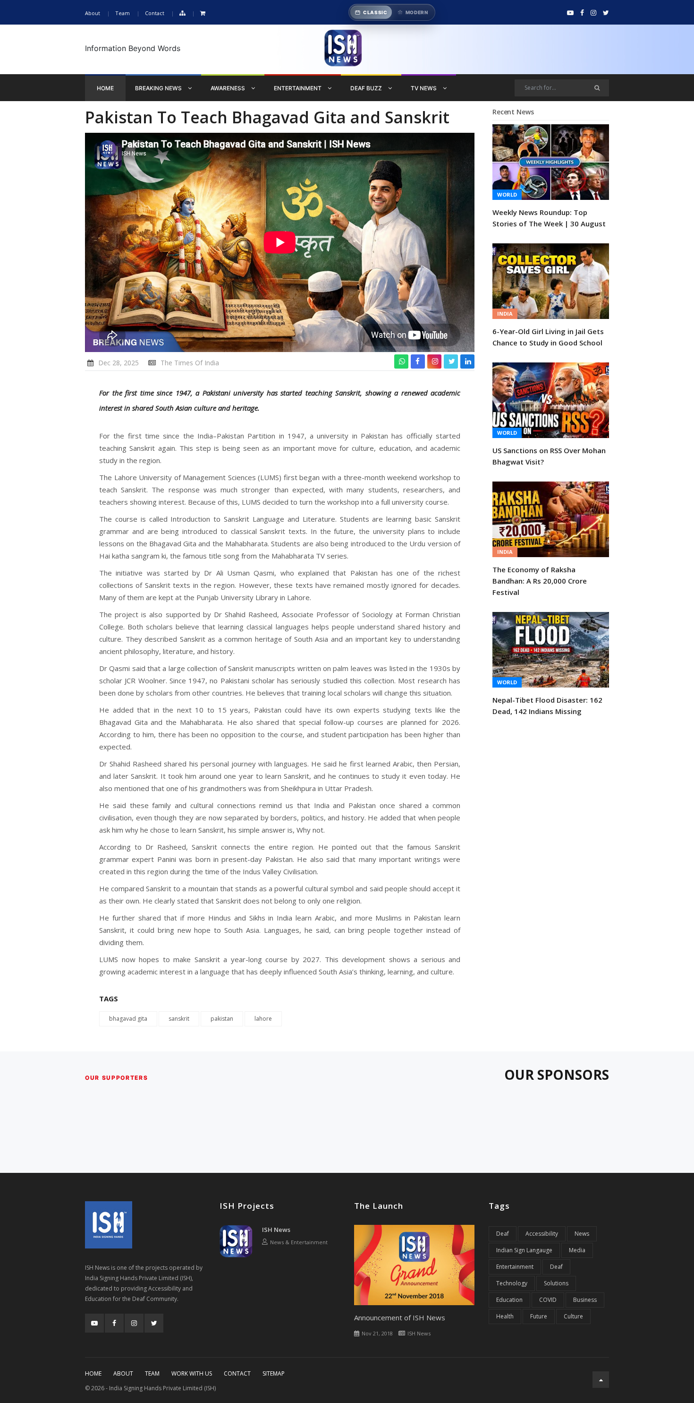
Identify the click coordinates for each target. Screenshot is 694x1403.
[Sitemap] (182, 13)
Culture (573, 1316)
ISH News (276, 1229)
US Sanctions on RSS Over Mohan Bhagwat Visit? (549, 456)
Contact (154, 13)
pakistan (222, 1019)
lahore (263, 1019)
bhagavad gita (128, 1019)
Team (122, 13)
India (505, 313)
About (92, 13)
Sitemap (273, 1373)
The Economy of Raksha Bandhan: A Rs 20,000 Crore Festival (539, 581)
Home (105, 88)
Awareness (228, 88)
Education (509, 1300)
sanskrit (179, 1019)
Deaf (502, 1234)
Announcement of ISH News (399, 1317)
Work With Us (191, 1373)
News (582, 1234)
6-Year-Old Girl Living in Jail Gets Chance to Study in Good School (548, 337)
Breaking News (159, 88)
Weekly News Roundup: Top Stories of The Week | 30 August (549, 217)
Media (577, 1250)
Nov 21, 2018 (377, 1333)
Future (538, 1316)
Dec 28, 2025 (118, 362)
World (507, 194)
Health (505, 1316)
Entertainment (298, 88)
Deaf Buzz (366, 88)
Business (585, 1300)
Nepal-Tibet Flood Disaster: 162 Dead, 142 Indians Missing (547, 705)
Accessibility (541, 1234)
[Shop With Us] (202, 13)
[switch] (392, 12)
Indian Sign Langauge (524, 1250)
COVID (548, 1300)
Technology (511, 1283)
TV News (424, 88)
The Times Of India (190, 362)
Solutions (556, 1283)
